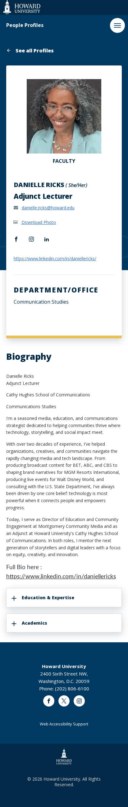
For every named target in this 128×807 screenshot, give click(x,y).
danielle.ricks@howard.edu (48, 208)
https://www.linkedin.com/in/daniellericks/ (55, 258)
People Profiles (24, 25)
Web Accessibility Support (64, 724)
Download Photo (38, 222)
